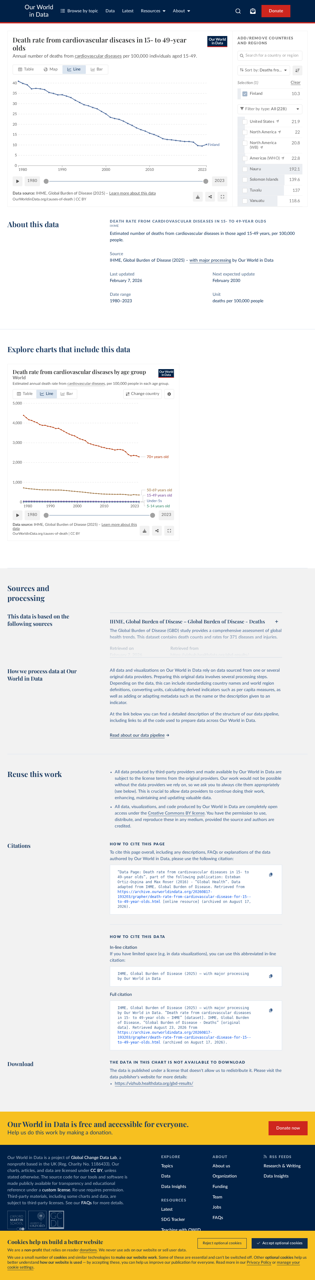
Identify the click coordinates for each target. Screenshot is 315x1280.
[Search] (238, 11)
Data (110, 11)
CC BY (81, 199)
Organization (225, 1176)
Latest (128, 11)
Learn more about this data (132, 193)
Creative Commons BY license (176, 813)
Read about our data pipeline (137, 735)
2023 (220, 181)
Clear (296, 83)
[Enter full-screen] (222, 197)
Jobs (217, 1207)
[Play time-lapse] (17, 181)
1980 (32, 181)
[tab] (26, 69)
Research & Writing (282, 1166)
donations (88, 1250)
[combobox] (238, 11)
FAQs (86, 1203)
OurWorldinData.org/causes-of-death (43, 199)
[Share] (210, 197)
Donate (276, 11)
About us (221, 1166)
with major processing (210, 260)
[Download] (198, 197)
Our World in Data (39, 11)
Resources (150, 11)
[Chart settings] (169, 394)
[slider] (46, 181)
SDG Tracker (173, 1220)
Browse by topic (82, 11)
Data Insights (173, 1187)
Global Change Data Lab (94, 1158)
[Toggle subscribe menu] (253, 11)
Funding (220, 1187)
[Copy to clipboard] (264, 875)
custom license (56, 1190)
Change (145, 394)
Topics (167, 1166)
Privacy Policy (259, 1263)
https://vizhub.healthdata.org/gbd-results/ (154, 1083)
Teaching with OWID (181, 1230)
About (179, 11)
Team (217, 1197)
